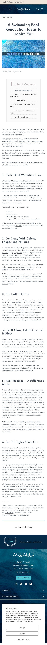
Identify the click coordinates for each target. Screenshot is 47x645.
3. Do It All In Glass (19, 100)
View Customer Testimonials (31, 542)
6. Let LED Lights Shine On (21, 117)
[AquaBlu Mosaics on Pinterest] (21, 583)
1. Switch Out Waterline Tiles (23, 90)
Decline (22, 633)
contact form (9, 513)
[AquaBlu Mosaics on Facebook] (26, 583)
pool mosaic (27, 392)
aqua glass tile (17, 253)
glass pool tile (28, 339)
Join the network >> (17, 2)
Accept (22, 628)
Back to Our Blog (25, 527)
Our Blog (10, 17)
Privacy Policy (28, 621)
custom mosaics (7, 424)
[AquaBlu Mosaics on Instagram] (16, 583)
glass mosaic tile (20, 195)
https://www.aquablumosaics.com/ (16, 515)
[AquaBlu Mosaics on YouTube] (31, 583)
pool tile (34, 344)
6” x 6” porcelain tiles (27, 181)
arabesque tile (35, 279)
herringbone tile (7, 281)
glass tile (18, 226)
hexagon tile (18, 281)
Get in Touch (23, 578)
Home (4, 17)
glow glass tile (19, 351)
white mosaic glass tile (13, 264)
